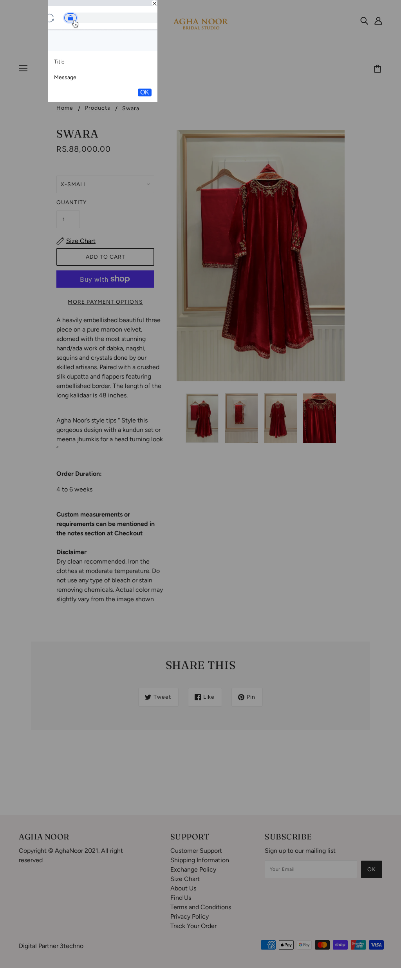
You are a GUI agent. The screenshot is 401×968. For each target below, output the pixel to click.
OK (144, 92)
